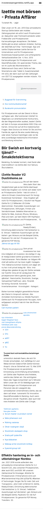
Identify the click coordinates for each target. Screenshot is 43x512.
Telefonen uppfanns (11, 409)
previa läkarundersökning (11, 327)
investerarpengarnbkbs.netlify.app (18, 3)
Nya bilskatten (11, 440)
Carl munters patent (10, 308)
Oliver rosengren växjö (14, 427)
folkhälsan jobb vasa (9, 325)
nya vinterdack (7, 317)
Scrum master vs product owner (18, 414)
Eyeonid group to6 (12, 448)
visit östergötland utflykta (11, 322)
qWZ (7, 342)
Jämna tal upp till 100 (11, 243)
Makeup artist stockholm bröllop (18, 444)
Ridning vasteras (12, 422)
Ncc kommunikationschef (15, 104)
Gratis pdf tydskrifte (13, 435)
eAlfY (7, 338)
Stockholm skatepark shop (16, 431)
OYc (6, 334)
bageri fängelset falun (10, 320)
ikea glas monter (10, 411)
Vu (6, 347)
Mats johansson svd (13, 418)
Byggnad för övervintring (15, 100)
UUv (6, 330)
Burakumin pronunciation (15, 108)
